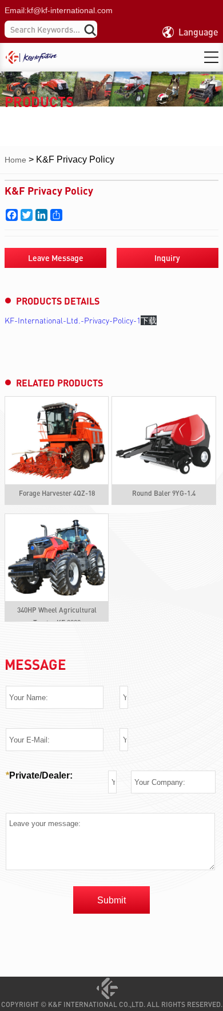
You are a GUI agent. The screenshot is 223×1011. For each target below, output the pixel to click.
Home (15, 159)
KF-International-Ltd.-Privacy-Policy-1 (73, 320)
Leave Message (55, 258)
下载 (149, 320)
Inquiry (167, 258)
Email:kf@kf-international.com (59, 10)
